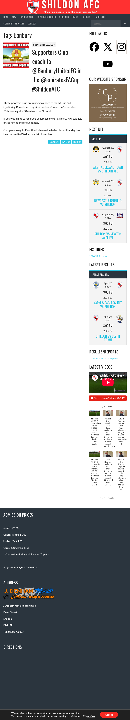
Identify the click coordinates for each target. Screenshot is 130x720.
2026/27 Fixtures (98, 256)
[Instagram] (121, 47)
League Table (100, 17)
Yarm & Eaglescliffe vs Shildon (108, 304)
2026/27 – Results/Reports (103, 358)
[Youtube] (108, 64)
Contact (32, 23)
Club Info (64, 17)
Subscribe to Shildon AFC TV (109, 398)
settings (91, 716)
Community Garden (46, 17)
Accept (109, 714)
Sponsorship (26, 17)
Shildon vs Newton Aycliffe (107, 235)
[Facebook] (94, 47)
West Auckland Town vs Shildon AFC (108, 169)
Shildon (77, 141)
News (14, 17)
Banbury (54, 141)
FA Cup (66, 141)
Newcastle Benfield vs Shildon (108, 202)
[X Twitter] (108, 47)
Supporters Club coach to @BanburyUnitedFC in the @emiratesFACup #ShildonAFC (57, 70)
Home (6, 17)
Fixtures (86, 17)
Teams (75, 17)
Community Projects (13, 23)
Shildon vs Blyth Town (108, 338)
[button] (111, 406)
